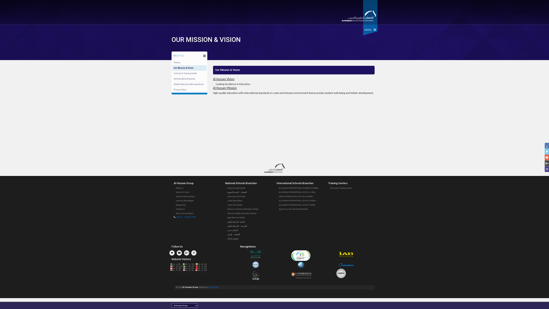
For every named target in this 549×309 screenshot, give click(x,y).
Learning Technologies (185, 201)
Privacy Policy (180, 90)
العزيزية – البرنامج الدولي (237, 226)
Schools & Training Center (185, 73)
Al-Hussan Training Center (341, 188)
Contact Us (180, 209)
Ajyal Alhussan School (236, 217)
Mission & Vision (182, 192)
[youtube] (547, 157)
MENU (369, 30)
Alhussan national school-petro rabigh (242, 209)
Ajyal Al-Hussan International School (293, 209)
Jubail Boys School (234, 201)
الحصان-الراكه (232, 239)
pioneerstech (213, 287)
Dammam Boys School (236, 188)
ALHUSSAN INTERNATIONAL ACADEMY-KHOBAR (298, 188)
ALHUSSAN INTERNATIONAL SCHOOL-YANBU (297, 205)
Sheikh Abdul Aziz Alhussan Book (189, 84)
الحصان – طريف (233, 234)
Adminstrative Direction (185, 196)
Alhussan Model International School (241, 213)
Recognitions (181, 205)
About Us (179, 188)
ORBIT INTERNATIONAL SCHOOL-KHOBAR (296, 196)
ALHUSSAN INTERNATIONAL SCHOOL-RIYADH (297, 201)
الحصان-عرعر (232, 230)
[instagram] (547, 169)
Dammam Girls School (236, 196)
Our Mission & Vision (183, 68)
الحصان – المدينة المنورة (237, 192)
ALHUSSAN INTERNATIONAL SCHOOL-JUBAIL (297, 192)
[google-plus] (547, 163)
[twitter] (547, 151)
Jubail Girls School (234, 205)
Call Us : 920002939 (186, 217)
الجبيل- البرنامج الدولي (236, 222)
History (177, 62)
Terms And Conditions (185, 213)
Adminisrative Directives (184, 79)
